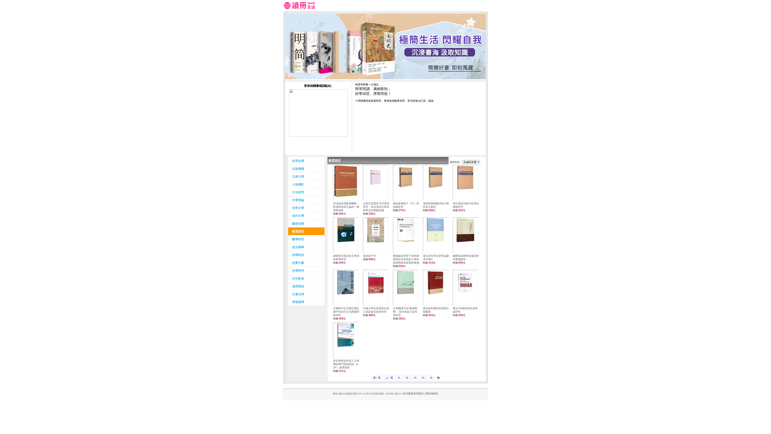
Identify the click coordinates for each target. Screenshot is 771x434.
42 (407, 377)
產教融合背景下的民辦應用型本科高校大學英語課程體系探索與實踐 (406, 259)
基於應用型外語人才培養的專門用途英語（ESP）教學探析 (346, 364)
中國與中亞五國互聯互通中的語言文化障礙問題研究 (346, 312)
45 (431, 377)
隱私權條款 (432, 393)
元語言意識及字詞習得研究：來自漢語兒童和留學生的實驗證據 (376, 207)
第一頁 (376, 377)
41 (399, 377)
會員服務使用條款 (413, 393)
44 (423, 377)
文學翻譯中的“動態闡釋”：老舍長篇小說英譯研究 (405, 312)
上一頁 (389, 377)
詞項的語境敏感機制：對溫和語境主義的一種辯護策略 (346, 207)
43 (415, 377)
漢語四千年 (369, 255)
